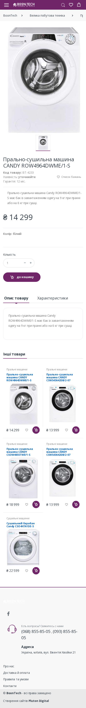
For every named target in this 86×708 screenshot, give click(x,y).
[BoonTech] (23, 5)
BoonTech (10, 15)
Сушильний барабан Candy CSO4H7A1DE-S (20, 525)
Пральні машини (16, 369)
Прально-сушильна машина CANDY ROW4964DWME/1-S (19, 377)
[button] (63, 4)
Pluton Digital (39, 701)
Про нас (8, 666)
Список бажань (71, 177)
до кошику (25, 277)
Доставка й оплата (16, 673)
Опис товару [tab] (16, 298)
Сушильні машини (17, 518)
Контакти (9, 686)
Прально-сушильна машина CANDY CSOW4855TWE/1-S (19, 452)
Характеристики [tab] (52, 298)
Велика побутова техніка (47, 15)
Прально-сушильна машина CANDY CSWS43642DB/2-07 (59, 377)
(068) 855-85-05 (36, 631)
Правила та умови (16, 679)
